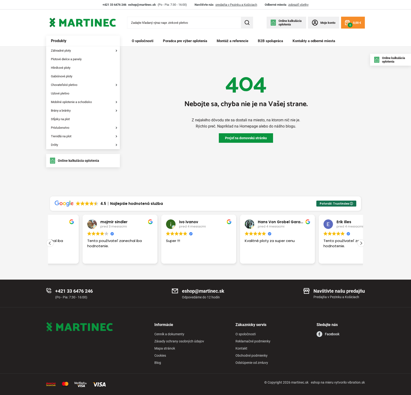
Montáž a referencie (232, 41)
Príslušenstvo (60, 127)
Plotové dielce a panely (66, 59)
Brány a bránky (61, 110)
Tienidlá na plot (61, 136)
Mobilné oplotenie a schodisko (71, 102)
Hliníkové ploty (60, 67)
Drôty (54, 145)
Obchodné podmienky (251, 355)
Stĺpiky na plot (60, 119)
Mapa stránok (164, 348)
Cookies (160, 355)
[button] (361, 243)
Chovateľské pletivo (64, 85)
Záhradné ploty (61, 50)
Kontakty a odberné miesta (314, 41)
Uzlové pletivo (60, 93)
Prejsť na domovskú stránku (246, 138)
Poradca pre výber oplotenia (185, 41)
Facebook (332, 334)
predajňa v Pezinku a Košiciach (236, 4)
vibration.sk (356, 382)
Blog (157, 363)
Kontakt (241, 348)
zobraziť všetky (298, 4)
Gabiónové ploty (61, 76)
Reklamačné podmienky (252, 341)
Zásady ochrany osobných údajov (179, 341)
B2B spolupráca (270, 41)
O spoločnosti (142, 41)
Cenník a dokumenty (169, 334)
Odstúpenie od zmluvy (251, 363)
